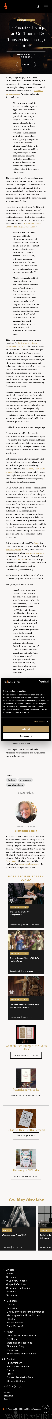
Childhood (11, 780)
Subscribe (12, 1308)
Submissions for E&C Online (21, 1353)
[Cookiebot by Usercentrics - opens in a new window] (38, 681)
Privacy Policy (14, 1363)
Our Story (12, 1339)
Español (7, 1399)
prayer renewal (25, 780)
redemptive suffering (15, 785)
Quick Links (13, 1350)
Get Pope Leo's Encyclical (26, 1095)
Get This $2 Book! (26, 1136)
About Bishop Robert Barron (22, 1335)
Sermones (11, 1295)
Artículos (11, 1291)
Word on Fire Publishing (19, 1343)
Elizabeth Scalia (26, 54)
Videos (10, 1273)
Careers (11, 1370)
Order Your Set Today (26, 1055)
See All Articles (26, 792)
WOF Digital (8, 1395)
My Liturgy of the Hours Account (24, 1315)
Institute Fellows (26, 20)
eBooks (11, 1319)
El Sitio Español (15, 1322)
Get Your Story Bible (25, 1176)
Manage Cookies (16, 1381)
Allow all (26, 729)
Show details (39, 722)
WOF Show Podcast (16, 1281)
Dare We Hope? (15, 1326)
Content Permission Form (20, 1377)
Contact (11, 1359)
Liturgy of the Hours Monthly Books (25, 1312)
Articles (10, 1270)
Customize (24, 736)
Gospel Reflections (16, 1284)
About (10, 1332)
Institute (7, 1392)
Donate (11, 1304)
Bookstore (12, 1301)
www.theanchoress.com (28, 864)
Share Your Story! (16, 1346)
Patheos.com (11, 861)
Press (10, 1374)
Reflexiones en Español (18, 1288)
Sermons (11, 1277)
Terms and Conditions (18, 1366)
